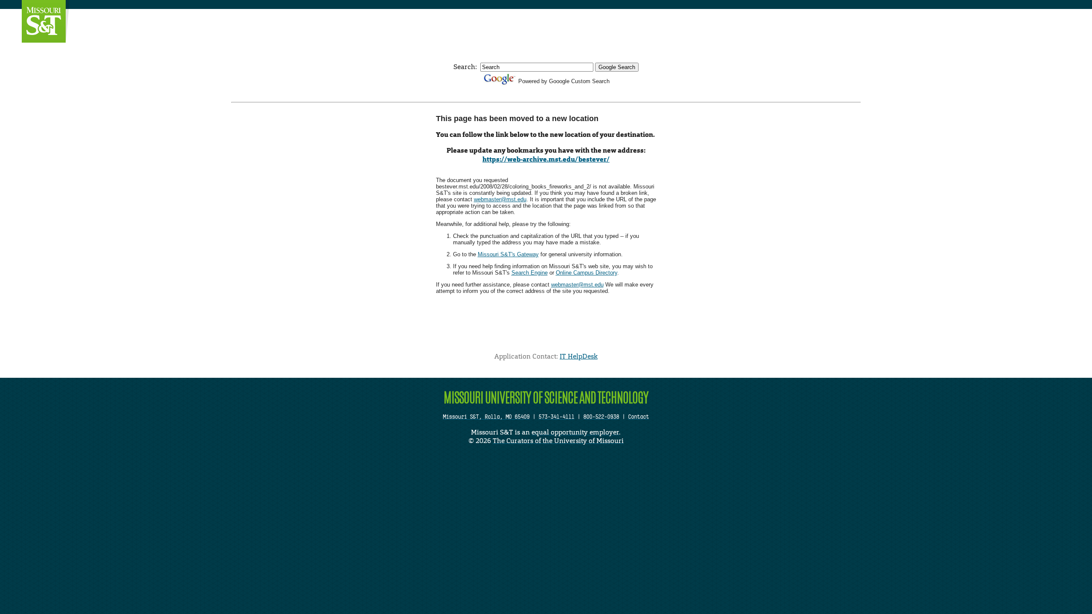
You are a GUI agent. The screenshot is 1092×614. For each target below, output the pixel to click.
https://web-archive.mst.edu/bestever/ (546, 159)
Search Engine (529, 272)
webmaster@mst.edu (500, 199)
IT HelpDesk (579, 356)
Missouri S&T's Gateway (508, 254)
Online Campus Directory (586, 272)
